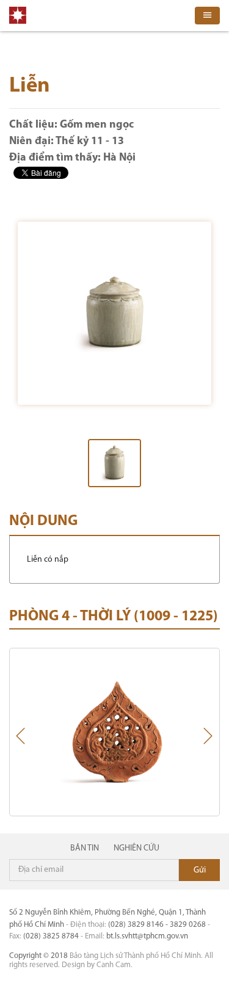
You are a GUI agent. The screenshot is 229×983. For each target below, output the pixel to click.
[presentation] (20, 739)
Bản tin (84, 848)
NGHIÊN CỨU (136, 848)
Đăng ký (199, 870)
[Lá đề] (114, 732)
